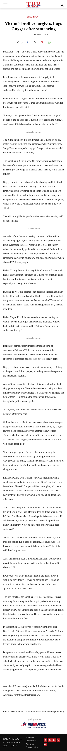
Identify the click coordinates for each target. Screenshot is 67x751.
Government (33, 16)
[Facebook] (28, 42)
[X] (35, 42)
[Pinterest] (42, 42)
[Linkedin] (54, 740)
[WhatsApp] (49, 42)
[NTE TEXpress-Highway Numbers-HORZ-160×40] (33, 725)
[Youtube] (45, 744)
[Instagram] (50, 740)
